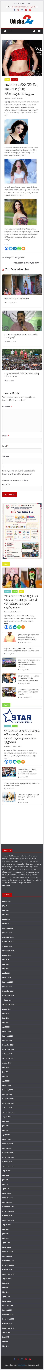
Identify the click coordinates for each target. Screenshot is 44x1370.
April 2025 (6, 973)
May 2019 (5, 1292)
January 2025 (7, 987)
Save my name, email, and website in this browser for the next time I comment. (18, 472)
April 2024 (6, 1027)
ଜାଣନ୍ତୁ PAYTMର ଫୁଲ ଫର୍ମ (14, 257)
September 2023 (8, 1058)
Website (5, 456)
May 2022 (5, 1130)
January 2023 (7, 1094)
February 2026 (7, 928)
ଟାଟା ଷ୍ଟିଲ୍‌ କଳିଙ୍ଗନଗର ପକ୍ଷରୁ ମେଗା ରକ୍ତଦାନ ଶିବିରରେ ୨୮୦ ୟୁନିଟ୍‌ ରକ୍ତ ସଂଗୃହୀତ (22, 784)
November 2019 (8, 1265)
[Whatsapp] (19, 248)
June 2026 (5, 910)
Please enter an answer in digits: (15, 480)
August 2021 (6, 1171)
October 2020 (7, 1216)
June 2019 (5, 1288)
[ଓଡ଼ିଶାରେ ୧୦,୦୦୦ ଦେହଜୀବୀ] (22, 276)
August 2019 (6, 1279)
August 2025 (6, 955)
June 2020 (5, 1234)
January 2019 (7, 1310)
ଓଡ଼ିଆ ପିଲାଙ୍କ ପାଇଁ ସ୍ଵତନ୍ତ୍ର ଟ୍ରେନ (26, 263)
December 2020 (8, 1207)
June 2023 (5, 1072)
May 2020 (5, 1238)
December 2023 (8, 1045)
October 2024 (7, 1000)
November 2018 (8, 1319)
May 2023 (5, 1076)
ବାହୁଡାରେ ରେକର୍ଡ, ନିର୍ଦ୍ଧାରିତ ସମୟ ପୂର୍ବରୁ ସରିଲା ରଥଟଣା (21, 375)
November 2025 (8, 942)
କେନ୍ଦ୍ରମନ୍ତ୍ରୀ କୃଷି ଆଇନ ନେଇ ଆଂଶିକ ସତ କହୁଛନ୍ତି (21, 336)
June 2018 (5, 1341)
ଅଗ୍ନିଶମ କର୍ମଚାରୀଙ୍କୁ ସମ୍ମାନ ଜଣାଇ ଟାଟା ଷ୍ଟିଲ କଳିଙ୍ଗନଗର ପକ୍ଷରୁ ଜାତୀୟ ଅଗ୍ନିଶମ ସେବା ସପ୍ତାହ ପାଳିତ (21, 650)
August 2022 (6, 1117)
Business (7, 591)
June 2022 (5, 1126)
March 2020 (6, 1247)
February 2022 (7, 1144)
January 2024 (7, 1040)
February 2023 (7, 1090)
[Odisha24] (4, 31)
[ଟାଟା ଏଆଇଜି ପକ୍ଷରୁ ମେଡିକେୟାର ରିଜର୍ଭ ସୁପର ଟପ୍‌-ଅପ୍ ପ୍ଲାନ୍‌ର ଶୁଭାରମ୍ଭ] (9, 798)
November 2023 (8, 1049)
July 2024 (5, 1013)
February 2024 (7, 1036)
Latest (7, 80)
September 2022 (8, 1112)
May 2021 (5, 1184)
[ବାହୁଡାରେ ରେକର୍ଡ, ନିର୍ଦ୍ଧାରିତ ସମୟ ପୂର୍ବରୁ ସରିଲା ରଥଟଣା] (22, 351)
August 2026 (6, 901)
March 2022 (6, 1139)
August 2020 (6, 1225)
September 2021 (8, 1166)
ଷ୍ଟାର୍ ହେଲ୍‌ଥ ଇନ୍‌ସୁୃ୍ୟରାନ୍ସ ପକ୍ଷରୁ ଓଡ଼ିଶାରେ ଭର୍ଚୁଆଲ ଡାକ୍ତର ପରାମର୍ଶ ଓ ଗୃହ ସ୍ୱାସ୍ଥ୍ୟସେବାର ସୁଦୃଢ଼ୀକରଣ (22, 736)
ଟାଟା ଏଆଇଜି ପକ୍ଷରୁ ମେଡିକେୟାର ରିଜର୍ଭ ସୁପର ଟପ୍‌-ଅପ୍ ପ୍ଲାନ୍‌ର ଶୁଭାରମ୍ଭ (28, 797)
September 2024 (8, 1004)
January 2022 (7, 1148)
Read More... (6, 885)
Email (5, 446)
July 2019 (5, 1283)
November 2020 (8, 1211)
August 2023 (6, 1063)
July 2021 (5, 1175)
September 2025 (8, 951)
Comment (7, 406)
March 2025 (6, 977)
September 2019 (8, 1274)
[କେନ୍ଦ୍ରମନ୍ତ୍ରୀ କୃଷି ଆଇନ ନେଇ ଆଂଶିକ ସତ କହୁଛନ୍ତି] (22, 312)
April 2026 (6, 919)
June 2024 (5, 1018)
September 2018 (8, 1328)
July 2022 (5, 1121)
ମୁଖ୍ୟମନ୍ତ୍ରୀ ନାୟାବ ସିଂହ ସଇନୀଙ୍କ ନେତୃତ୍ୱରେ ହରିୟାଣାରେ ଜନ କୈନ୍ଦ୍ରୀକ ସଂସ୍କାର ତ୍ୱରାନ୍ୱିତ (28, 637)
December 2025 (8, 937)
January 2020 (7, 1256)
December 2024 (8, 991)
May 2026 (5, 915)
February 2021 (7, 1198)
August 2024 (6, 1009)
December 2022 (8, 1099)
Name (5, 436)
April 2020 (6, 1243)
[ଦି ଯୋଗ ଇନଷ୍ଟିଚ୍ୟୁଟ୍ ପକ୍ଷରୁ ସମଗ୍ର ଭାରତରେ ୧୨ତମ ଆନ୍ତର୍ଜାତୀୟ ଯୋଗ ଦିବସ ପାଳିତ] (9, 773)
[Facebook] (6, 248)
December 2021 (8, 1153)
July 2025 (5, 959)
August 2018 (6, 1332)
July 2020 (5, 1229)
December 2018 (8, 1314)
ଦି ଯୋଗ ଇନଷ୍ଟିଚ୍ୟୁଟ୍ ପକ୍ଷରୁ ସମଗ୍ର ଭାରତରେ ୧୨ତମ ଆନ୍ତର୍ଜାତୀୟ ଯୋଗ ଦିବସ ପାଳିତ (27, 771)
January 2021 (7, 1202)
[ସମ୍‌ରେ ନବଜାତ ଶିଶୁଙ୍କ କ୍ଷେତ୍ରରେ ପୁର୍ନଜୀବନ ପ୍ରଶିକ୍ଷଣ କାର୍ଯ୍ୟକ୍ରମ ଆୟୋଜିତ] (9, 693)
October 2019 (7, 1270)
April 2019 (6, 1297)
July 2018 (5, 1337)
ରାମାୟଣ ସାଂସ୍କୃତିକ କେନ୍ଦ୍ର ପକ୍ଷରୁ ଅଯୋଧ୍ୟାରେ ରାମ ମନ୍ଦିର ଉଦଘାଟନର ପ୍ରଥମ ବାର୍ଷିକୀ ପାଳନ (28, 678)
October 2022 (7, 1108)
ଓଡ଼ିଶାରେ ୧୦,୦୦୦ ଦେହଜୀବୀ (16, 298)
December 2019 (8, 1261)
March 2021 (6, 1193)
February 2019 (7, 1306)
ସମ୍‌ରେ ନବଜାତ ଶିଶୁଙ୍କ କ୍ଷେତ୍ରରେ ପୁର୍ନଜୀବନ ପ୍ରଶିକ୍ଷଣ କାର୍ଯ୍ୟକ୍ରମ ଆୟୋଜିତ (28, 692)
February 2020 (7, 1252)
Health (15, 591)
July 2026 (5, 906)
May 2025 (5, 969)
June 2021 (5, 1180)
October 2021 (7, 1162)
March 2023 (6, 1085)
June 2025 (5, 964)
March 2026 (6, 924)
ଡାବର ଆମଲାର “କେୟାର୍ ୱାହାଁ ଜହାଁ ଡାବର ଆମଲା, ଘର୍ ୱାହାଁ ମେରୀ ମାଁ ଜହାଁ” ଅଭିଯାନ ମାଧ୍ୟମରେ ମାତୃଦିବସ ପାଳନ (21, 601)
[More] (23, 248)
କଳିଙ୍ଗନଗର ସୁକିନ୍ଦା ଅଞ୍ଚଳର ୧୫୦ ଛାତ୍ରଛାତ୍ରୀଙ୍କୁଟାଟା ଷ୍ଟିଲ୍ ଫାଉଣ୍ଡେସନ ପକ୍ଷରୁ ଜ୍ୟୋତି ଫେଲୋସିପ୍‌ (29, 663)
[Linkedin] (15, 248)
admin (21, 98)
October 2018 (7, 1324)
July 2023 (5, 1067)
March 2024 (6, 1031)
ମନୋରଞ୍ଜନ (14, 80)
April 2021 (6, 1189)
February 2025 (7, 982)
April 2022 (6, 1135)
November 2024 (8, 995)
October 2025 (7, 946)
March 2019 (6, 1301)
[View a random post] (39, 31)
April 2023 (6, 1081)
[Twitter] (11, 248)
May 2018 (5, 1346)
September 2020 (8, 1220)
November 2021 (8, 1157)
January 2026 (7, 933)
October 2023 (7, 1054)
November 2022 (8, 1103)
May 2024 (5, 1022)
